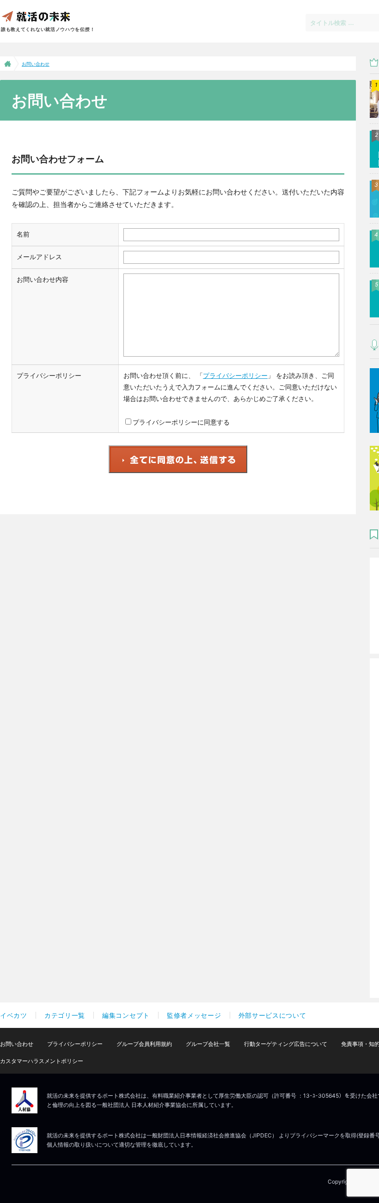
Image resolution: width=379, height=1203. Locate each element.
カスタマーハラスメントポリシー (41, 1060)
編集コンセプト (126, 1015)
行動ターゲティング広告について (285, 1043)
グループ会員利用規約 (144, 1043)
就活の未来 (35, 16)
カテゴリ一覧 (64, 1015)
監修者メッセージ (194, 1015)
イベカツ (13, 1015)
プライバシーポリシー (235, 375)
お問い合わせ (16, 1043)
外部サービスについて (272, 1015)
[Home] (6, 63)
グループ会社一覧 (208, 1043)
